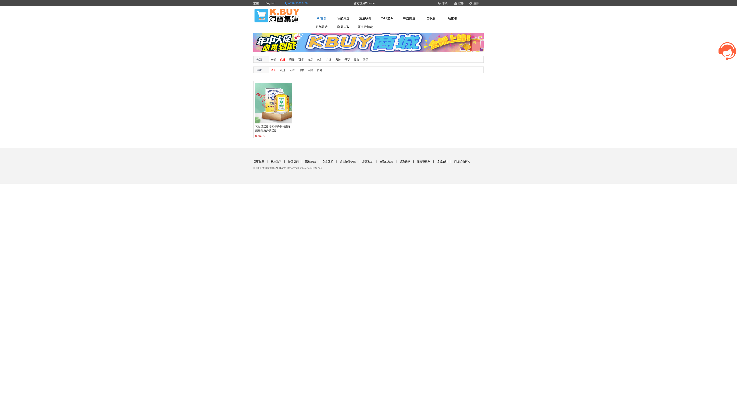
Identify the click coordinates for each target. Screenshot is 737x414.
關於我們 (276, 161)
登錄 (461, 3)
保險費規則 (423, 161)
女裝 (328, 59)
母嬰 (347, 59)
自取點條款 (386, 161)
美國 (310, 70)
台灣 (292, 70)
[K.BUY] (277, 15)
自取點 (430, 18)
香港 (319, 70)
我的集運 (343, 18)
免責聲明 (327, 161)
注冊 (476, 3)
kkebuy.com (305, 168)
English (270, 3)
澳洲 (282, 70)
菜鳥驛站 (321, 27)
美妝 (356, 59)
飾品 (365, 59)
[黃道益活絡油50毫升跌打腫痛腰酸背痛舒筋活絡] (273, 103)
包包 (319, 59)
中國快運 (409, 18)
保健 (282, 59)
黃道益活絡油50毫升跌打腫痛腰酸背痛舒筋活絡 (273, 128)
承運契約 (367, 161)
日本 (301, 70)
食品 (310, 59)
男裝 (338, 59)
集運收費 (365, 18)
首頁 (323, 18)
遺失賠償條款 (348, 161)
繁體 (256, 3)
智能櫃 (452, 18)
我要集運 (258, 161)
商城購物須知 (462, 161)
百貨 (301, 59)
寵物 (292, 59)
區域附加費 (365, 27)
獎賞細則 (442, 161)
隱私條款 (310, 161)
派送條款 (405, 161)
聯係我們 (293, 161)
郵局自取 (343, 27)
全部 (273, 59)
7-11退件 (387, 18)
